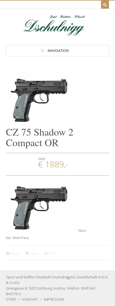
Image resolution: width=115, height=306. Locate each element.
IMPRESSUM (54, 299)
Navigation (58, 50)
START (11, 299)
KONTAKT (30, 299)
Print (52, 253)
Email (14, 253)
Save (33, 253)
